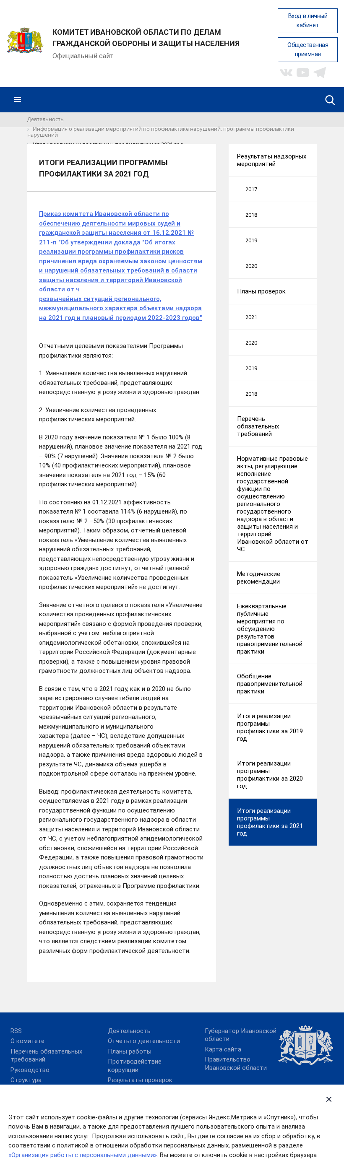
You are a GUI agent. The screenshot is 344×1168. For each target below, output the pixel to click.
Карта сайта (223, 1049)
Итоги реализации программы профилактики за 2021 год (270, 822)
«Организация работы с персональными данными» (82, 1155)
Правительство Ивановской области (236, 1064)
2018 (251, 215)
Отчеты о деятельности (144, 1041)
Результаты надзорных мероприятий (271, 160)
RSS (16, 1031)
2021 (251, 317)
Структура (26, 1080)
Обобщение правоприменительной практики (269, 683)
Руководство (30, 1070)
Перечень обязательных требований (258, 426)
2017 (251, 189)
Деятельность (129, 1031)
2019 (251, 240)
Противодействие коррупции (135, 1066)
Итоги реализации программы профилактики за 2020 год (270, 775)
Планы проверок (261, 291)
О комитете (27, 1041)
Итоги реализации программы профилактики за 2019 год (270, 727)
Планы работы (129, 1051)
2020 (251, 266)
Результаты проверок (140, 1080)
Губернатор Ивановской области (240, 1035)
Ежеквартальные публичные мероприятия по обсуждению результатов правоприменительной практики (269, 628)
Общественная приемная (307, 50)
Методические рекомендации (258, 577)
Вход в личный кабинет (308, 21)
